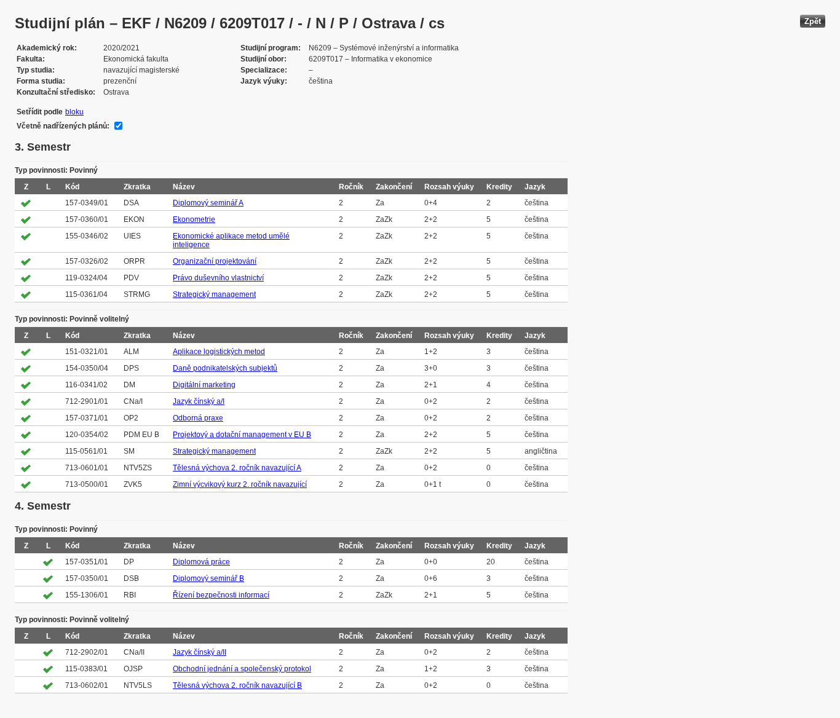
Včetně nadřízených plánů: (63, 126)
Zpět (812, 21)
